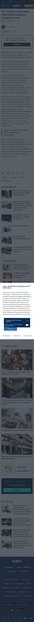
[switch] (27, 325)
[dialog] (17, 311)
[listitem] (16, 320)
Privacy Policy (28, 335)
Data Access (17, 335)
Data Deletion (6, 335)
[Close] (30, 286)
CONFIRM (10, 328)
